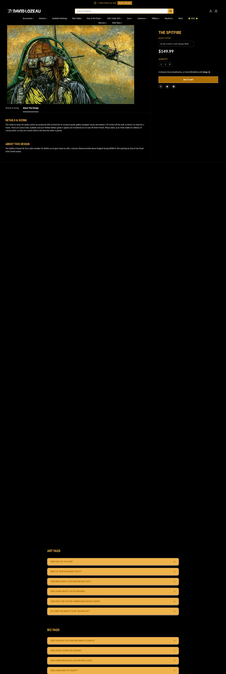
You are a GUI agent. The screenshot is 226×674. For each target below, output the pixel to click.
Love (129, 18)
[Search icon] (171, 11)
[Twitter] (167, 86)
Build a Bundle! (185, 3)
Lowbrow (142, 18)
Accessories (28, 18)
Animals (42, 18)
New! (181, 18)
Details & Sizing (12, 108)
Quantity (163, 59)
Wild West (116, 23)
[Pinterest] (173, 86)
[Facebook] (161, 86)
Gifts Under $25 (114, 18)
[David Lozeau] (24, 11)
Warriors (102, 23)
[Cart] (216, 11)
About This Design (31, 108)
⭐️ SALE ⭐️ (193, 18)
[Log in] (210, 11)
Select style (165, 38)
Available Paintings (59, 18)
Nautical (168, 18)
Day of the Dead (94, 18)
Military (155, 18)
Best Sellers (77, 18)
